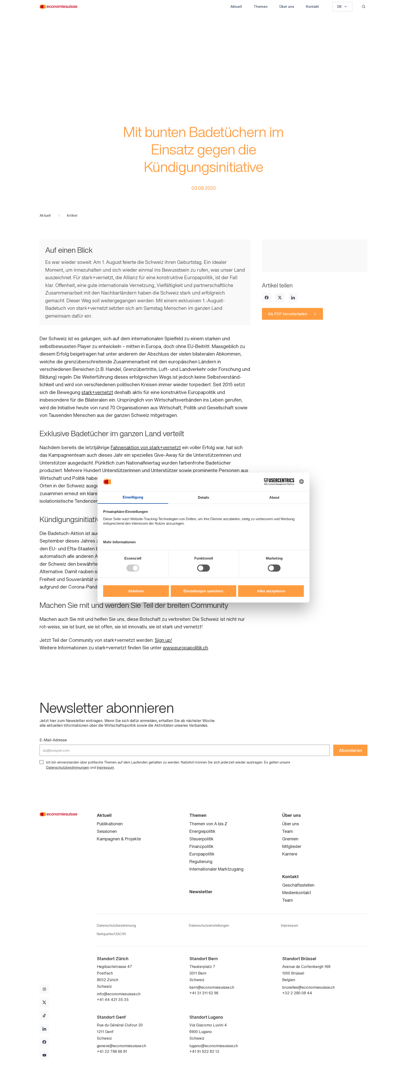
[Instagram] (44, 989)
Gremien (290, 839)
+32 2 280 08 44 (297, 993)
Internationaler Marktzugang (216, 869)
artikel (72, 215)
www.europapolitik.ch (185, 647)
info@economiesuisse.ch (118, 994)
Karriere (289, 854)
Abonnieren (350, 750)
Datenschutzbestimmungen (67, 767)
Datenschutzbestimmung (116, 925)
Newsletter (200, 891)
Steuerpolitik (201, 839)
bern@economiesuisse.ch (211, 987)
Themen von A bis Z (208, 824)
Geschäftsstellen (298, 885)
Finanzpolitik (201, 846)
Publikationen (110, 824)
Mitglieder (291, 846)
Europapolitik (202, 854)
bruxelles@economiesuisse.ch (308, 987)
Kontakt (312, 6)
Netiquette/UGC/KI (111, 934)
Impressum (105, 767)
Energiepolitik (202, 831)
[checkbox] (41, 762)
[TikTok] (44, 1015)
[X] (280, 297)
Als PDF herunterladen (287, 314)
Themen (261, 6)
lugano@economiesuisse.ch (213, 1046)
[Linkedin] (293, 297)
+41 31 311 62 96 (203, 993)
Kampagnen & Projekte (119, 839)
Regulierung (200, 861)
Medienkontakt (296, 892)
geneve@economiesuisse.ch (121, 1046)
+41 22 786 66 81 (112, 1051)
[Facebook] (266, 297)
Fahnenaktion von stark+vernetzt (146, 447)
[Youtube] (44, 1055)
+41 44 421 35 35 (113, 999)
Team (287, 831)
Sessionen (107, 831)
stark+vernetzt (97, 392)
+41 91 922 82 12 (204, 1051)
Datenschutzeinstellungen (209, 925)
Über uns (286, 6)
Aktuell (236, 6)
